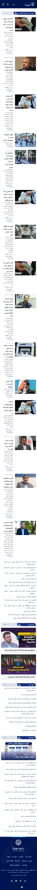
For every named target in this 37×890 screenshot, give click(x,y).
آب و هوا (17, 861)
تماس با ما (28, 857)
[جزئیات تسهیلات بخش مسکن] (18, 751)
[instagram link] (16, 881)
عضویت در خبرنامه (27, 861)
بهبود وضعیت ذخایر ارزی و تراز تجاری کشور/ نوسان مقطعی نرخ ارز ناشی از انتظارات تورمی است (8, 307)
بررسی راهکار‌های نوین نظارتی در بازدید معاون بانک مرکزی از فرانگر (19, 607)
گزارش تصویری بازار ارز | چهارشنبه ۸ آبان (8, 137)
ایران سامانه (14, 875)
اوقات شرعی (9, 861)
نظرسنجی (24, 865)
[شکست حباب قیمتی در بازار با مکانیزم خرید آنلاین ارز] (25, 454)
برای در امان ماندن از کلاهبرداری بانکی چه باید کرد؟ (20, 718)
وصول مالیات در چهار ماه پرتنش (25, 597)
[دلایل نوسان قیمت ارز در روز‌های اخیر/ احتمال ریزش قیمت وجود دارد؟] (25, 112)
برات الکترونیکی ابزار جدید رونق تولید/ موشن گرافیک (20, 707)
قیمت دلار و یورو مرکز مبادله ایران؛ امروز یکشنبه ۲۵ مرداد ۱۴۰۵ (19, 601)
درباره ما (21, 857)
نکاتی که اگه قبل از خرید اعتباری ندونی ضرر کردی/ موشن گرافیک (19, 563)
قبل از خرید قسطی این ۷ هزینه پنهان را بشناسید (21, 699)
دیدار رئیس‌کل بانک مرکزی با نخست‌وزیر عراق (22, 582)
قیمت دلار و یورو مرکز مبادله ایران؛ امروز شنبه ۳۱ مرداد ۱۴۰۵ (20, 832)
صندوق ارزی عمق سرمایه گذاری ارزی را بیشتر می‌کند (20, 650)
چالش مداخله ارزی (29, 611)
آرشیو (8, 857)
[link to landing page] (24, 4)
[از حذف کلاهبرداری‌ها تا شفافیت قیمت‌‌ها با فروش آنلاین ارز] (25, 417)
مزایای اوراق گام (30, 726)
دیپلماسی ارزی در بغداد (28, 579)
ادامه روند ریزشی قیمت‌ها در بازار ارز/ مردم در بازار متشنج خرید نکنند (8, 24)
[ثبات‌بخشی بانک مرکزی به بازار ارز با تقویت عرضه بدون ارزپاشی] (25, 206)
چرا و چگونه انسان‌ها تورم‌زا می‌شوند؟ (24, 787)
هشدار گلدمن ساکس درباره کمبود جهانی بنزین (21, 826)
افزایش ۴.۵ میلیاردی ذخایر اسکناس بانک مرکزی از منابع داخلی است (20, 793)
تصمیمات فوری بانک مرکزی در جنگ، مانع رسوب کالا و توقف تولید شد (20, 782)
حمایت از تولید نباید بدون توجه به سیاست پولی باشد (20, 804)
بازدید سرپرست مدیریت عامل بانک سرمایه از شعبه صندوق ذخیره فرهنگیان (20, 775)
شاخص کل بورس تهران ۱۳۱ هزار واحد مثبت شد (21, 615)
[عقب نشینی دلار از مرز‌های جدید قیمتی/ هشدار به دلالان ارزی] (25, 276)
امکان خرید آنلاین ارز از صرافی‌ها (9, 384)
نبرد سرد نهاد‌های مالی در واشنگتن (25, 821)
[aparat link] (20, 881)
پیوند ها (14, 857)
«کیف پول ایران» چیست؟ (27, 695)
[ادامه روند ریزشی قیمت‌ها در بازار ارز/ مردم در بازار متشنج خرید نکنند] (25, 36)
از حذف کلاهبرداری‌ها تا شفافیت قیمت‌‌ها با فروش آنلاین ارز (8, 407)
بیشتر (4, 624)
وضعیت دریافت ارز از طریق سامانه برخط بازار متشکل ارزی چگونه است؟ (8, 351)
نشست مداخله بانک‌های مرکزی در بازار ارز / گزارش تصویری (19, 587)
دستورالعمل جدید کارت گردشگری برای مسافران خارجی (20, 811)
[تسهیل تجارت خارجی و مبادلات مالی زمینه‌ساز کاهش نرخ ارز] (25, 74)
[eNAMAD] (18, 887)
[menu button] (3, 4)
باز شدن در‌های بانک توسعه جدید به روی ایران (21, 677)
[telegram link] (25, 881)
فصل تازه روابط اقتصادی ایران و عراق (24, 618)
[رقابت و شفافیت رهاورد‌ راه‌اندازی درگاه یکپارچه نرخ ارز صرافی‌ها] (25, 496)
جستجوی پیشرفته (15, 865)
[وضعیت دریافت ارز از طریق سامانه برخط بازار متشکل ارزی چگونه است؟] (25, 360)
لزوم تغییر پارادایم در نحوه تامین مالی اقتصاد (22, 722)
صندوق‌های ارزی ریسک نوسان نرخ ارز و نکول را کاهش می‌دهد (20, 764)
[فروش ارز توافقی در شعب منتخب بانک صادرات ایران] (25, 242)
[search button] (8, 4)
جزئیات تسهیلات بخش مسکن (24, 757)
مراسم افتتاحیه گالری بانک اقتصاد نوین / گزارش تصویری (19, 592)
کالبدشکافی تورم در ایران (28, 816)
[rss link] (12, 881)
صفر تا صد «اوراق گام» (28, 730)
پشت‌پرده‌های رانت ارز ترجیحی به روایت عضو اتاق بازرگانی (19, 569)
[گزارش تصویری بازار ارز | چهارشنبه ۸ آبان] (25, 140)
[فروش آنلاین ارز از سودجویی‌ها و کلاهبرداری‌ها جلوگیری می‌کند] (25, 539)
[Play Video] (18, 637)
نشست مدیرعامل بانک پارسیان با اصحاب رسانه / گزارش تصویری (19, 574)
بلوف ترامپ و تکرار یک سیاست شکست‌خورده (22, 798)
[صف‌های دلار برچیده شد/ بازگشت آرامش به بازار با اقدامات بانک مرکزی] (25, 169)
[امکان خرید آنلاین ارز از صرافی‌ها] (25, 389)
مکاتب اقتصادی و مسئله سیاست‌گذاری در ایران (21, 703)
